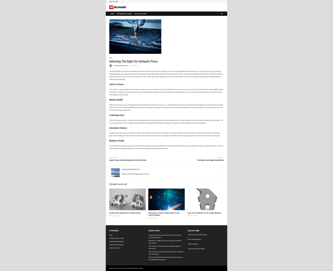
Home (112, 14)
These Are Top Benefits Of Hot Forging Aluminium (204, 213)
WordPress (134, 268)
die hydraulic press (161, 105)
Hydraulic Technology (116, 245)
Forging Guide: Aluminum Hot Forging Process (124, 213)
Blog (110, 57)
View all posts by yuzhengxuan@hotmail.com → (136, 174)
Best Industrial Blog (194, 239)
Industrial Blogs (193, 244)
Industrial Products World (196, 249)
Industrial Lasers (141, 14)
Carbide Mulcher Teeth (116, 238)
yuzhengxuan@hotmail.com (121, 65)
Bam (141, 268)
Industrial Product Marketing (197, 235)
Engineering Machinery (124, 14)
